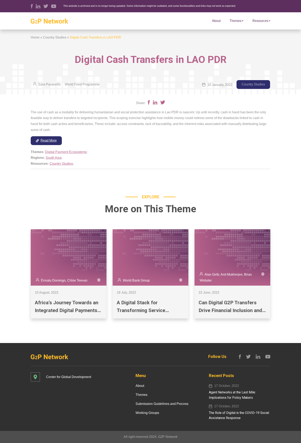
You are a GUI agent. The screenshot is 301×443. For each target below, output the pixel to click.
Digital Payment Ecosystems (66, 152)
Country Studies (54, 37)
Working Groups (147, 413)
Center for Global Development (68, 377)
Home (35, 37)
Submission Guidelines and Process (162, 404)
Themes (235, 21)
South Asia (53, 157)
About (216, 21)
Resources (260, 21)
